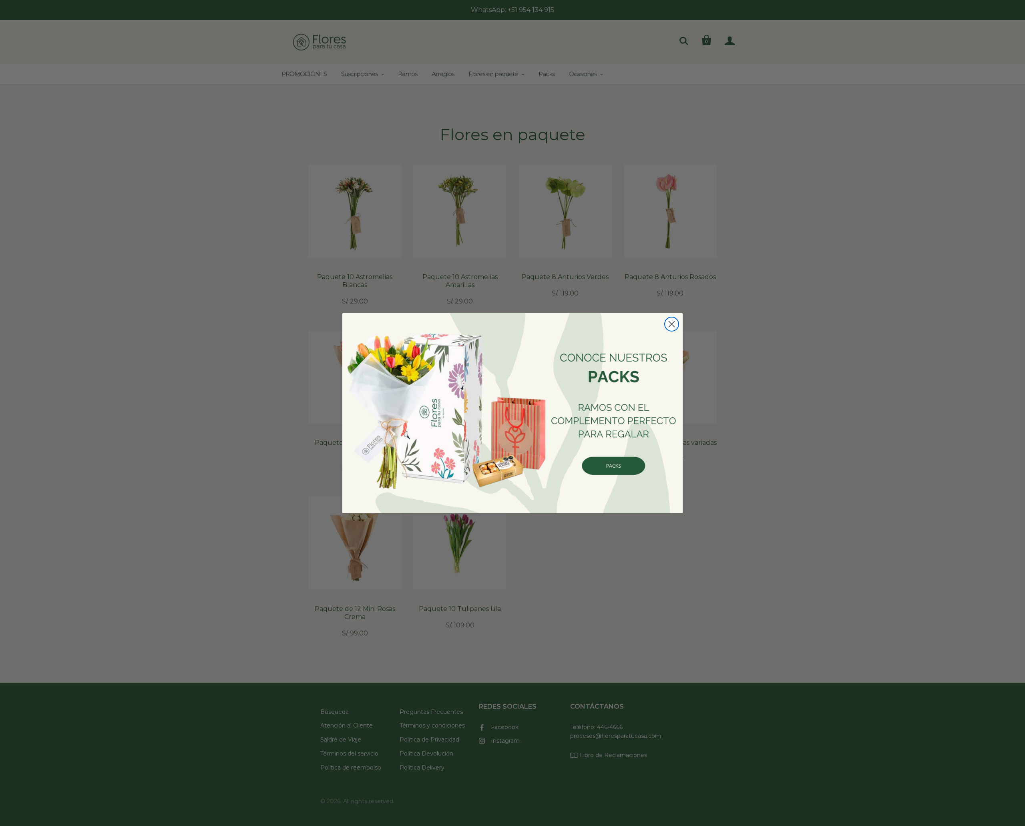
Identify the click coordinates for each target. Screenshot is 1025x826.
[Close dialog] (672, 324)
